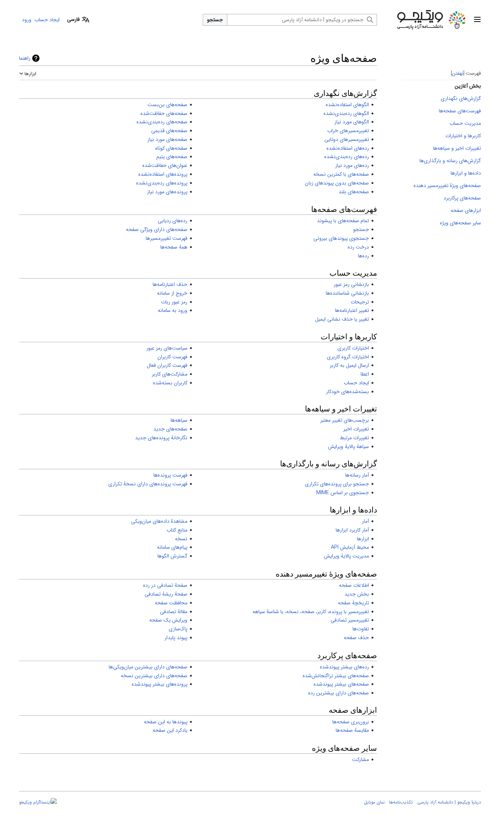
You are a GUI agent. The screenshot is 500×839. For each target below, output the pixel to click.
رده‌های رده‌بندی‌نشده (346, 157)
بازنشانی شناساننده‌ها (347, 293)
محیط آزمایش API (350, 547)
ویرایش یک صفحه (168, 620)
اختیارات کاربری (353, 348)
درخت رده (358, 247)
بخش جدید (356, 594)
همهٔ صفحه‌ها (173, 247)
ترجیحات (360, 302)
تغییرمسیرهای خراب (348, 131)
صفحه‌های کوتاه (171, 148)
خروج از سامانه (172, 293)
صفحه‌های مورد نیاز (167, 139)
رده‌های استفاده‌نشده (348, 148)
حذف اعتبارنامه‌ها (170, 284)
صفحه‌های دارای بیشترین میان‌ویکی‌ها (148, 667)
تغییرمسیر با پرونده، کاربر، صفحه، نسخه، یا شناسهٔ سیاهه (311, 612)
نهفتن (457, 73)
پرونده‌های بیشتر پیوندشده (159, 684)
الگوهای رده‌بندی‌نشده (346, 113)
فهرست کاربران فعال (167, 365)
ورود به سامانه (172, 310)
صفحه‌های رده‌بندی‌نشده (162, 122)
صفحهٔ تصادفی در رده (165, 585)
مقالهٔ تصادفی (173, 612)
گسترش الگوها (172, 556)
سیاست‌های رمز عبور (166, 348)
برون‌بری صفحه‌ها (350, 722)
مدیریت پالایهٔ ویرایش (346, 556)
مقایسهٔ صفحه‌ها (352, 730)
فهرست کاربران (172, 357)
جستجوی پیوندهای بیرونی (341, 238)
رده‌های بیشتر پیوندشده (344, 667)
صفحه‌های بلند (354, 192)
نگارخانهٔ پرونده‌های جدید (161, 438)
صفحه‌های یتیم (171, 157)
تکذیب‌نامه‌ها (401, 802)
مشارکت (360, 760)
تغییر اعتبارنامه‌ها (352, 310)
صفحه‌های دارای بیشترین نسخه (154, 676)
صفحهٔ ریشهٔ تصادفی (166, 594)
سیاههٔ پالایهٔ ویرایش (348, 447)
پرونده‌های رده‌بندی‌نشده (161, 183)
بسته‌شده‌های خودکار (347, 392)
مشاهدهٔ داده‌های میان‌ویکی (159, 521)
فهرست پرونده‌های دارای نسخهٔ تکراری (147, 484)
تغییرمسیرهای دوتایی (346, 139)
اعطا (365, 374)
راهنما (24, 58)
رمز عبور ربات (174, 302)
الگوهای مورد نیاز (352, 122)
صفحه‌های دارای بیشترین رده (338, 693)
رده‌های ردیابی (172, 221)
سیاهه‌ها (179, 420)
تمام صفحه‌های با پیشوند (343, 221)
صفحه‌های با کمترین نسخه (341, 174)
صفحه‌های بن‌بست (167, 105)
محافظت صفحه (171, 603)
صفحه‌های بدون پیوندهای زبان (337, 183)
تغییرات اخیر (356, 429)
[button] (477, 20)
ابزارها (363, 539)
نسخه (181, 539)
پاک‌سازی (178, 629)
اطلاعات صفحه (354, 585)
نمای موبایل (374, 802)
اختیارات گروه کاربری (348, 357)
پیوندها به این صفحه (165, 722)
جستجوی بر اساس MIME (342, 493)
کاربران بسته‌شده (170, 383)
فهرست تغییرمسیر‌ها (166, 238)
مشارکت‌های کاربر (169, 374)
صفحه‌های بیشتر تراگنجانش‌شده (336, 676)
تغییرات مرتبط (354, 438)
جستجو (215, 20)
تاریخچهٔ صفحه (353, 603)
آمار (365, 521)
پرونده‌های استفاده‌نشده (162, 174)
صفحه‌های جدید (170, 429)
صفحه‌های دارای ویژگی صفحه (156, 229)
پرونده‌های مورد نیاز (167, 192)
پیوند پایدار (176, 638)
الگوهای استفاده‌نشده (347, 105)
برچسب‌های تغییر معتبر (344, 420)
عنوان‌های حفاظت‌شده (164, 165)
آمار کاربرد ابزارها (352, 530)
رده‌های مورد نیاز (352, 165)
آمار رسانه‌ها (357, 475)
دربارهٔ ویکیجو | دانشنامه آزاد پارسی (449, 802)
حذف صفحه (356, 638)
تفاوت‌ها (360, 629)
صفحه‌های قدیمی (169, 131)
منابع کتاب (177, 530)
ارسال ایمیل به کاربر (349, 365)
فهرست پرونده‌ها (170, 475)
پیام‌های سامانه (172, 547)
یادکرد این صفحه (170, 730)
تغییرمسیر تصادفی (350, 620)
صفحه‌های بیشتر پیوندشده (341, 684)
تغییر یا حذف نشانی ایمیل (342, 319)
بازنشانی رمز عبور (351, 284)
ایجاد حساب (356, 383)
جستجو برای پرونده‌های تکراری (337, 484)
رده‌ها (363, 256)
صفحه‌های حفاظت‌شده (164, 113)
